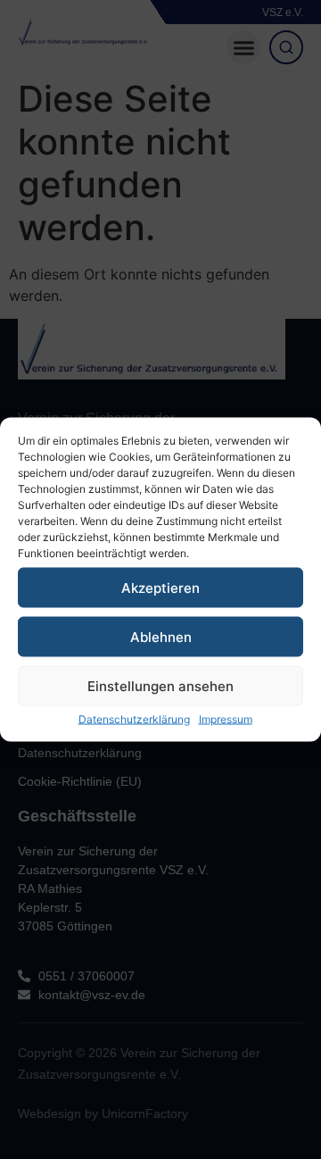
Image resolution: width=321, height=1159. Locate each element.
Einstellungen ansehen (160, 685)
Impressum (225, 719)
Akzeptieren (160, 587)
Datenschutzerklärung (134, 719)
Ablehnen (161, 636)
